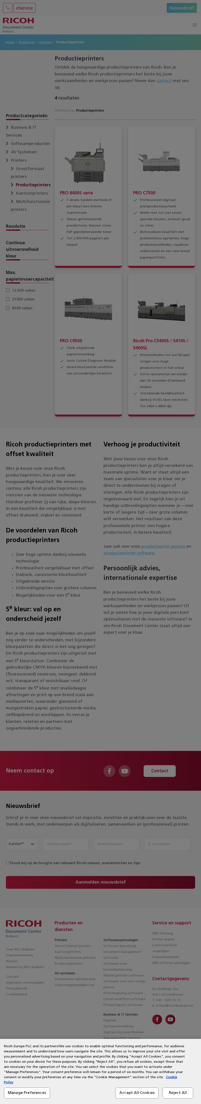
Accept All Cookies (137, 1093)
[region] (100, 1071)
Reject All (178, 1093)
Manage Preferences (27, 1093)
